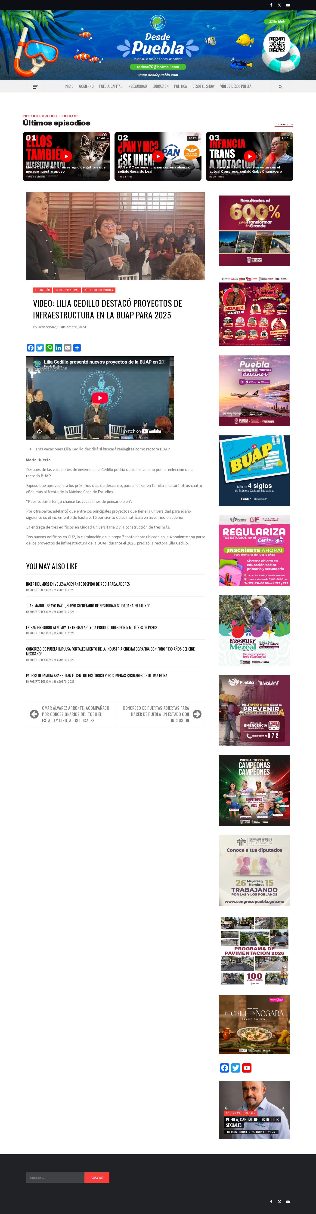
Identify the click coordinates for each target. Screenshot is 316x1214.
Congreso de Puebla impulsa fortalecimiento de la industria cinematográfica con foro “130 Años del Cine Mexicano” (110, 651)
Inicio (69, 86)
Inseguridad (137, 86)
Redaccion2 (47, 326)
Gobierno (86, 86)
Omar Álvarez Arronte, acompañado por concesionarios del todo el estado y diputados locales (75, 714)
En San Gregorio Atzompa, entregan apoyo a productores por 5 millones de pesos (91, 627)
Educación (160, 86)
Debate (250, 1113)
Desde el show (203, 86)
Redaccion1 (239, 1132)
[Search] (280, 86)
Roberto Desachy (41, 590)
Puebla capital (110, 86)
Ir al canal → (284, 124)
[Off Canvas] (35, 86)
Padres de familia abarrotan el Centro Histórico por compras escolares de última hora (96, 675)
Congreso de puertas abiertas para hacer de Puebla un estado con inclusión (156, 714)
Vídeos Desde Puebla (235, 86)
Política (180, 86)
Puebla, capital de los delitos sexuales (252, 1122)
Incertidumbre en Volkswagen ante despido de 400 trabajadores (78, 584)
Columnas (233, 1113)
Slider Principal (67, 290)
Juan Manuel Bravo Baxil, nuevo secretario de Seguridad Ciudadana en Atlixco (88, 606)
